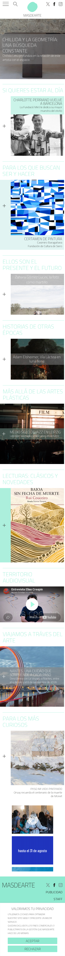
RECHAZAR (32, 949)
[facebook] (54, 4)
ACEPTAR (32, 941)
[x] (48, 4)
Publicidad (54, 892)
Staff (58, 899)
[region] (32, 929)
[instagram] (60, 4)
